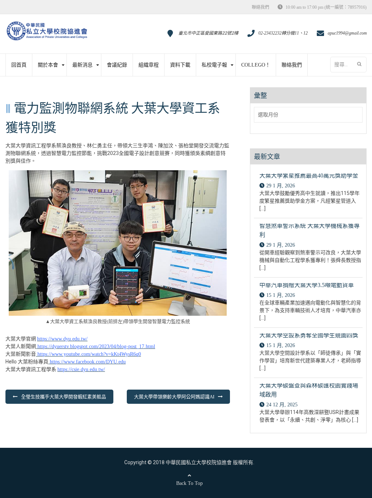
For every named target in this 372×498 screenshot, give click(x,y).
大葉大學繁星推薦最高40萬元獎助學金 (308, 175)
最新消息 (82, 65)
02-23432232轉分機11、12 (283, 33)
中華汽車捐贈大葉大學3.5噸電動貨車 (306, 285)
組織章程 (148, 65)
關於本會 (48, 65)
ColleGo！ (255, 65)
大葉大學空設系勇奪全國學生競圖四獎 (308, 335)
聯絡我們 (260, 7)
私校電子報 (214, 65)
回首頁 (19, 65)
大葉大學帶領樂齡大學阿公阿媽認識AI (174, 396)
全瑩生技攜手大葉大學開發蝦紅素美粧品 (63, 396)
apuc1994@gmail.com (347, 33)
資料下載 (180, 65)
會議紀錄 (117, 65)
